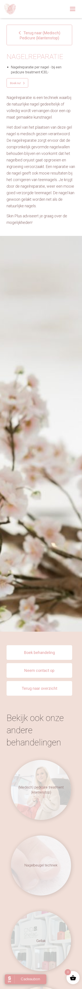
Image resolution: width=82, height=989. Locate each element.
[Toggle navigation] (73, 9)
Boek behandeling (39, 652)
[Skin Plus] (10, 9)
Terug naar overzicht (39, 688)
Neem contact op (39, 670)
